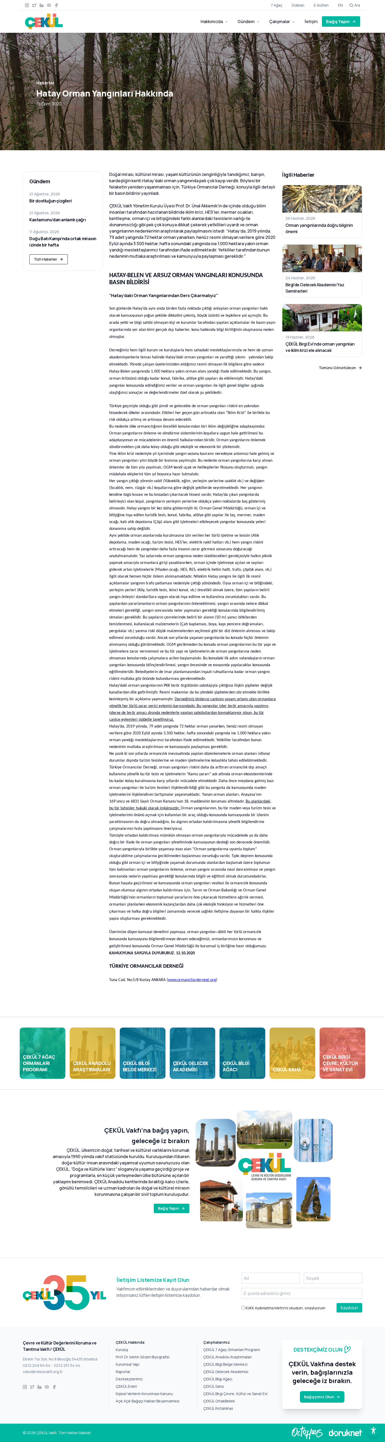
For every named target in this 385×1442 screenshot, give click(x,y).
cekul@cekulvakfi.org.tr (43, 1371)
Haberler (45, 82)
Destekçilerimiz (129, 1378)
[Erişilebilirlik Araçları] (373, 1430)
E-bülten (321, 5)
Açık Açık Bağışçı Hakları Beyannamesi (147, 1400)
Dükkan (298, 5)
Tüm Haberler (45, 259)
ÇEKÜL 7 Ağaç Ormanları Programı (231, 1349)
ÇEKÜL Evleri (126, 1386)
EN (340, 5)
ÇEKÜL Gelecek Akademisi (225, 1371)
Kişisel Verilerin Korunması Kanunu (144, 1393)
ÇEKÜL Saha (213, 1386)
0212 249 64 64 (36, 1365)
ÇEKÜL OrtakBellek (219, 1400)
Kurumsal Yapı (127, 1364)
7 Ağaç (276, 5)
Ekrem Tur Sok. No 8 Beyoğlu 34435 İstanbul (60, 1359)
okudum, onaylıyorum (285, 1307)
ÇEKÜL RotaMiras (218, 1408)
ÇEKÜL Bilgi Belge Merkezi (225, 1364)
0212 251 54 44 (67, 1365)
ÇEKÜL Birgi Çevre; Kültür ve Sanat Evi (235, 1393)
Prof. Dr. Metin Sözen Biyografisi (142, 1356)
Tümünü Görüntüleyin (337, 367)
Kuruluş (122, 1349)
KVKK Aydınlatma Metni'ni (266, 1307)
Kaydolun (349, 1308)
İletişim (311, 21)
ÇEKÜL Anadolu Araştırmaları (227, 1356)
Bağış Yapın (338, 21)
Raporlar (123, 1371)
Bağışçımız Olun (319, 1396)
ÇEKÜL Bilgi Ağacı (217, 1378)
